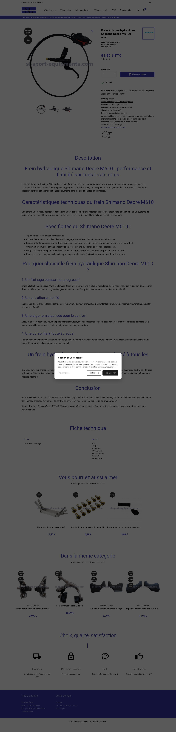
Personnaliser (64, 373)
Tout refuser (94, 373)
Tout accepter (110, 373)
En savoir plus (110, 367)
